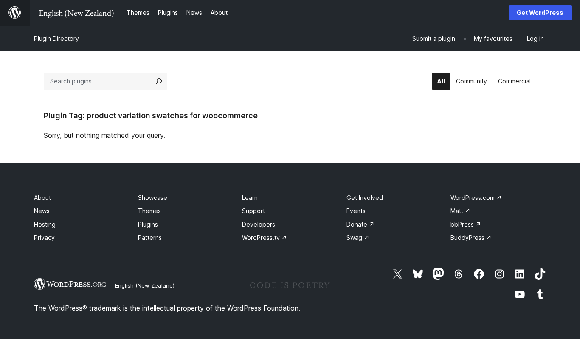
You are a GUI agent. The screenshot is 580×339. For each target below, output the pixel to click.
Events (356, 210)
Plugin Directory (56, 38)
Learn (250, 197)
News (42, 210)
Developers (258, 224)
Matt (460, 210)
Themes (149, 210)
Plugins (148, 224)
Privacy (44, 237)
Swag (357, 237)
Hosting (45, 224)
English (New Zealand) (145, 285)
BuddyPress (471, 237)
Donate (360, 224)
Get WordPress (540, 12)
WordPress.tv (264, 237)
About (42, 197)
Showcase (152, 197)
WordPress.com (476, 197)
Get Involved (364, 197)
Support (253, 210)
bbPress (465, 224)
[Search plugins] (158, 81)
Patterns (150, 237)
